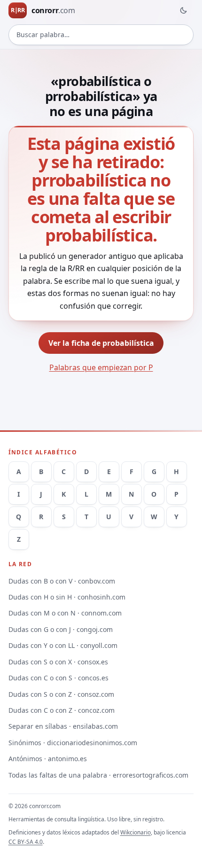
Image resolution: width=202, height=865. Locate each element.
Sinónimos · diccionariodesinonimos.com (72, 742)
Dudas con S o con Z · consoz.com (61, 694)
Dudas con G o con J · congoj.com (60, 629)
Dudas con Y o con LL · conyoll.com (62, 645)
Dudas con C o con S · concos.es (58, 677)
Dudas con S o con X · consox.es (58, 661)
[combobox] (101, 34)
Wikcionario (135, 832)
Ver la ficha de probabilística (101, 343)
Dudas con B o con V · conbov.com (61, 581)
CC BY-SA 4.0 (25, 842)
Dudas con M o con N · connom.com (65, 612)
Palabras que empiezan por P (101, 367)
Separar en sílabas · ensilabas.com (63, 726)
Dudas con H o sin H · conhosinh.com (66, 596)
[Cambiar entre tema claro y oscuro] (183, 10)
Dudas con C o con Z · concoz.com (61, 710)
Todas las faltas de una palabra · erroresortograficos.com (98, 775)
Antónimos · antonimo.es (47, 758)
